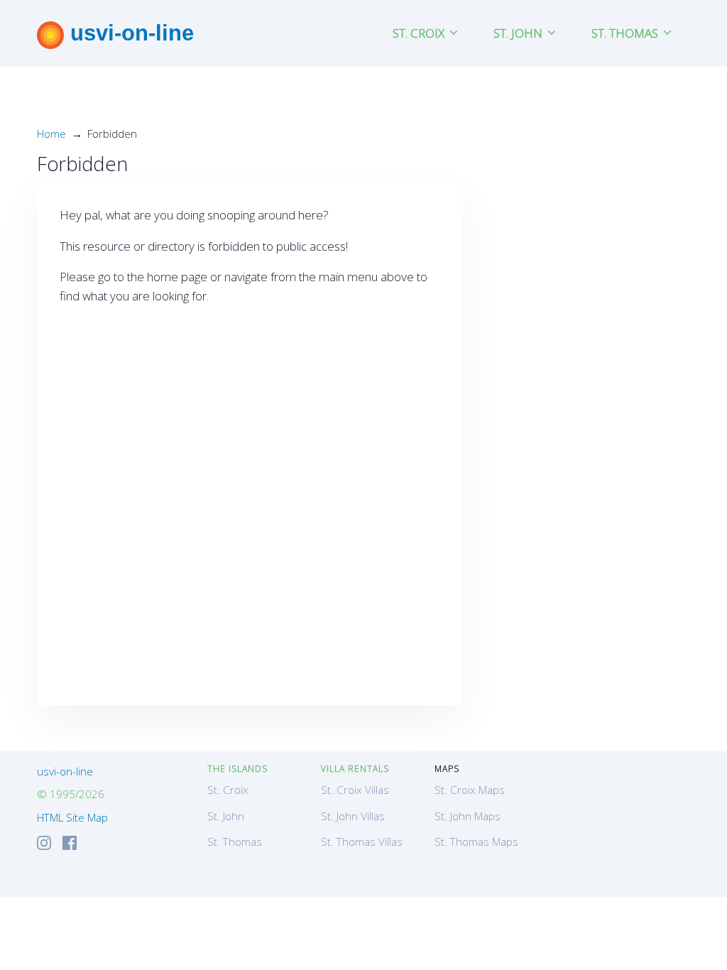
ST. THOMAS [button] (626, 33)
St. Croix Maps (469, 790)
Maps (446, 769)
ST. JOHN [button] (519, 33)
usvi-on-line (129, 33)
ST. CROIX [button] (420, 33)
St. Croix (227, 790)
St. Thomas (234, 841)
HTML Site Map (72, 817)
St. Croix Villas (355, 790)
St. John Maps (467, 816)
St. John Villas (353, 816)
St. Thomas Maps (476, 841)
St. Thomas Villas (362, 841)
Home (51, 133)
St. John (225, 816)
